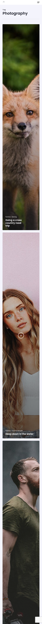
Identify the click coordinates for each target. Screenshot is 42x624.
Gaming (14, 217)
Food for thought (17, 430)
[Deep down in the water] (21, 335)
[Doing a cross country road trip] (21, 127)
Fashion (8, 217)
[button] (38, 2)
